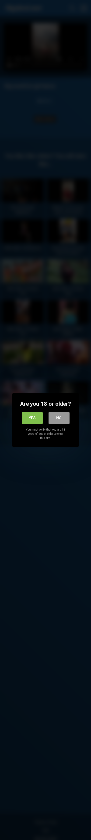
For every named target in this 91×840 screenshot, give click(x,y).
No (59, 418)
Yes (32, 418)
